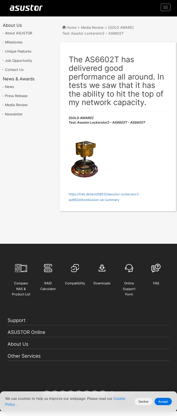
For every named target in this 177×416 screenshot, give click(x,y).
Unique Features (18, 51)
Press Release (16, 96)
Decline (144, 401)
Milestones (13, 42)
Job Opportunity (18, 60)
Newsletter (14, 114)
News (9, 86)
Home (71, 27)
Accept (163, 401)
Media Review (16, 105)
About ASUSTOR (18, 33)
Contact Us (14, 69)
